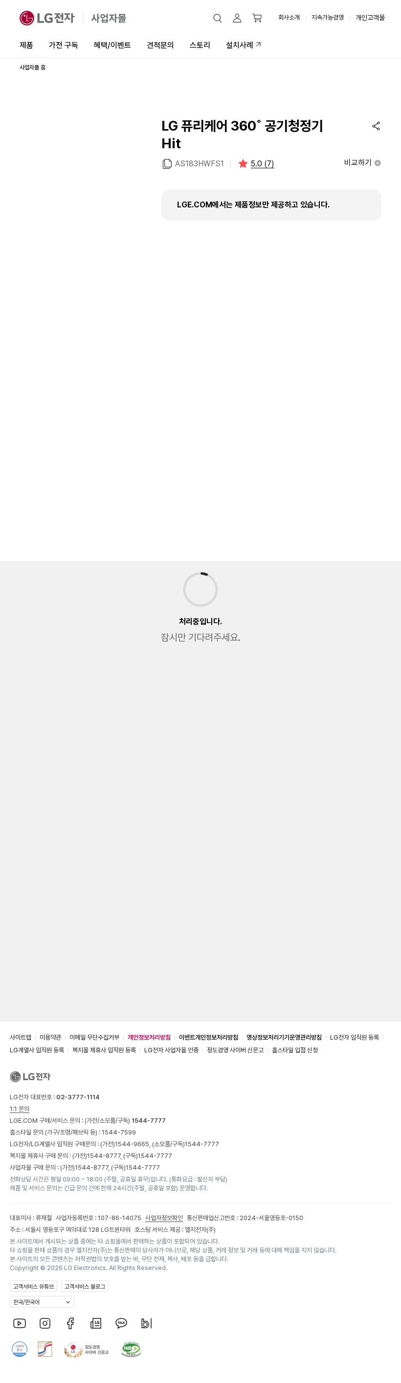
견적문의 (160, 45)
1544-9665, (133, 1144)
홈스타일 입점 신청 (295, 1050)
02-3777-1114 (78, 1097)
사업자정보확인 (164, 1218)
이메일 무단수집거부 (94, 1037)
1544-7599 (119, 1132)
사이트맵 (20, 1037)
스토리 (200, 45)
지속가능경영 (328, 17)
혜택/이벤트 (112, 45)
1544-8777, (105, 1155)
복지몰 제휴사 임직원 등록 (104, 1050)
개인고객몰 (370, 18)
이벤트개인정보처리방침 (208, 1037)
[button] (217, 18)
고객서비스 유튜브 (33, 1286)
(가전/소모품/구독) (124, 1120)
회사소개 (289, 17)
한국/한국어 (26, 1302)
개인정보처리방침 (149, 1037)
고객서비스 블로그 (85, 1286)
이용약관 (50, 1037)
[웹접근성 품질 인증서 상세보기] (131, 1349)
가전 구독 (63, 45)
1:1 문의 (19, 1108)
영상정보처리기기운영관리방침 (284, 1037)
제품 (26, 45)
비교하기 (358, 162)
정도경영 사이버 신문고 (235, 1050)
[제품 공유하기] (376, 126)
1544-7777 (202, 1144)
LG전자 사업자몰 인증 (171, 1050)
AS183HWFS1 (199, 163)
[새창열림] (19, 1323)
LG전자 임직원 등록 (354, 1037)
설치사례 (239, 45)
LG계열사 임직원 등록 (37, 1050)
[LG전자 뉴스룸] (96, 1323)
